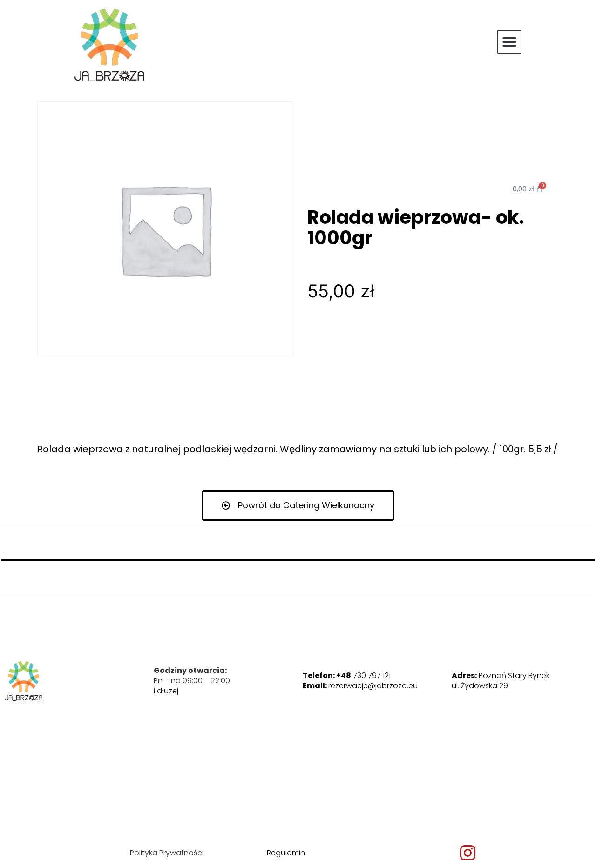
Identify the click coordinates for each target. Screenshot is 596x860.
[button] (509, 42)
